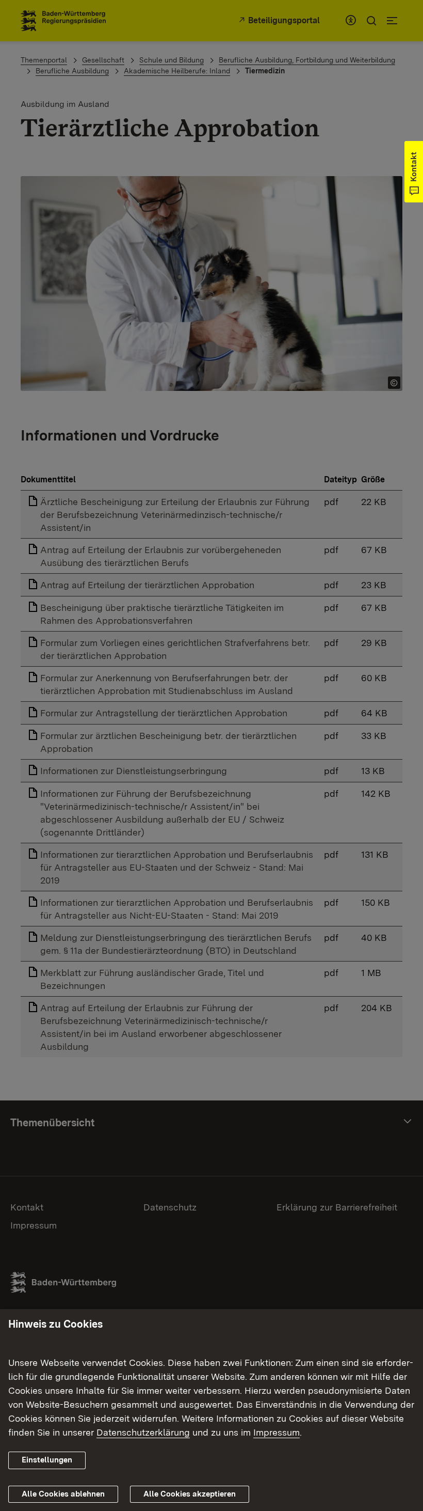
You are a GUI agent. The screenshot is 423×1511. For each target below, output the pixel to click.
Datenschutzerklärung (143, 1432)
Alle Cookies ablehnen (63, 1494)
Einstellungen (47, 1460)
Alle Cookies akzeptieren (189, 1494)
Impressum (276, 1432)
